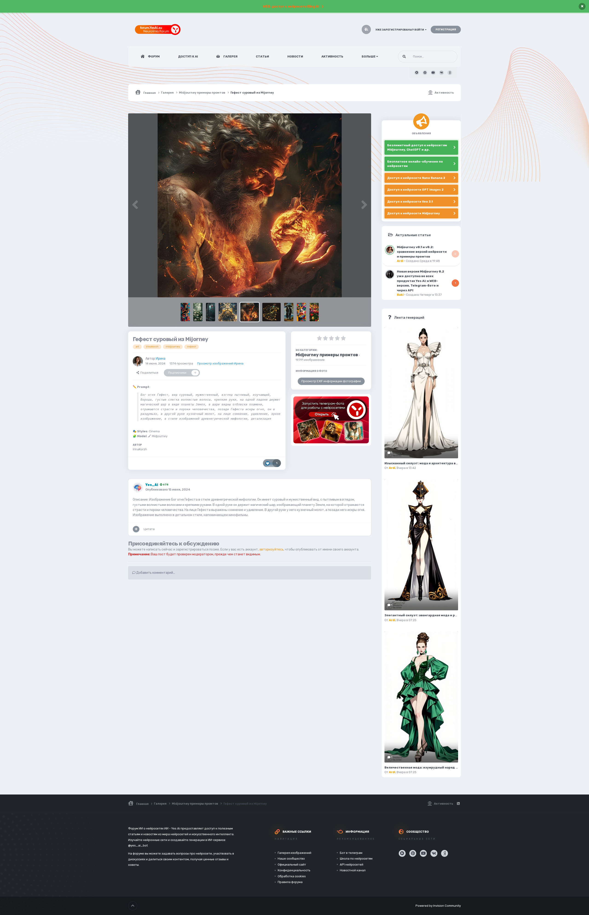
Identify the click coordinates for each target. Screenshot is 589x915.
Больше (368, 56)
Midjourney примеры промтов (327, 354)
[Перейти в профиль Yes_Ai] (138, 487)
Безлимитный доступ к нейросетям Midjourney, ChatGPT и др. (417, 147)
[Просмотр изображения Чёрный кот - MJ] (185, 312)
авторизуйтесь (271, 549)
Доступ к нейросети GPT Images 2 (415, 189)
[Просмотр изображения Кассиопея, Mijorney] (228, 312)
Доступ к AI (188, 56)
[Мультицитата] (136, 529)
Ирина (160, 359)
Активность (332, 56)
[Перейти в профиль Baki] (390, 274)
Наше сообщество (291, 858)
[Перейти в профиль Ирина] (138, 361)
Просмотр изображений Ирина (220, 363)
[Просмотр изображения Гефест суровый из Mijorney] (249, 312)
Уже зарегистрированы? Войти (400, 29)
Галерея (230, 56)
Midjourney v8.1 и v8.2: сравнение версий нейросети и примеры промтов (422, 251)
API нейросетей (351, 864)
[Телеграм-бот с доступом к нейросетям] (331, 419)
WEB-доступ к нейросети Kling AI (291, 7)
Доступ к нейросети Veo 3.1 (410, 201)
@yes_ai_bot (138, 845)
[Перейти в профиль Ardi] (390, 250)
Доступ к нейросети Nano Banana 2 (416, 178)
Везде (447, 56)
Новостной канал (353, 870)
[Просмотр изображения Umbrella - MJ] (288, 312)
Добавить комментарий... (155, 573)
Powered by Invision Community (438, 905)
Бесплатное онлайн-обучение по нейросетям (415, 164)
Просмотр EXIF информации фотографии (331, 381)
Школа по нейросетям (356, 858)
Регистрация (446, 29)
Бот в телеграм (351, 853)
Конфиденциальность (294, 870)
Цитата (149, 529)
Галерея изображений (294, 853)
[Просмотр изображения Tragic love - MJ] (210, 312)
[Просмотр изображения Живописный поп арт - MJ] (301, 312)
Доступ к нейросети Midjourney (413, 213)
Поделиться (148, 372)
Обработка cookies (292, 876)
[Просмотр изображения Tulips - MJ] (314, 312)
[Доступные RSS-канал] (458, 804)
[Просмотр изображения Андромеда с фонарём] (271, 312)
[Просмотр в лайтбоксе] (250, 205)
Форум (153, 56)
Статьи (262, 56)
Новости (295, 56)
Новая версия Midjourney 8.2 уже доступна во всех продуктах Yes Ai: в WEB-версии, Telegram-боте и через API (420, 281)
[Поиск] (404, 57)
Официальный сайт (292, 864)
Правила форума (290, 882)
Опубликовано (167, 489)
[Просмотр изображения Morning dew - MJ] (197, 312)
